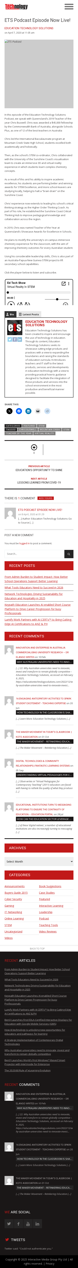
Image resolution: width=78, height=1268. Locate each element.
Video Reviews (48, 931)
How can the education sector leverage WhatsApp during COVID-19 (45, 819)
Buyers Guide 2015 (16, 892)
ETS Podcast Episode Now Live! (40, 510)
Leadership (45, 912)
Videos (9, 938)
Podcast (44, 918)
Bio (12, 314)
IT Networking (13, 912)
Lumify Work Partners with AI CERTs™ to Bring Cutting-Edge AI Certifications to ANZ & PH (38, 622)
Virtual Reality (44, 433)
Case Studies (47, 892)
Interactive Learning (51, 905)
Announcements (15, 886)
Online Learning (14, 918)
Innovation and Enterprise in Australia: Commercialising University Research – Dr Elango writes (42, 652)
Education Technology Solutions (29, 28)
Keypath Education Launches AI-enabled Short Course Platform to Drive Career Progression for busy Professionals (38, 609)
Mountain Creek (50, 429)
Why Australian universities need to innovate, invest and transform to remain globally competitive (45, 662)
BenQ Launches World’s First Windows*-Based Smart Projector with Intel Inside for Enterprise (35, 1062)
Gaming (9, 905)
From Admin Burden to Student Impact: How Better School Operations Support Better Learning (36, 579)
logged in (24, 543)
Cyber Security (13, 899)
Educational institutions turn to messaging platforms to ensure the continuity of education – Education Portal (43, 809)
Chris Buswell (28, 429)
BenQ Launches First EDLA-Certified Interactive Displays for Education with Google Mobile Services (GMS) (38, 1021)
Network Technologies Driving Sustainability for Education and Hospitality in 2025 (34, 596)
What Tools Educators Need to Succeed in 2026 (34, 587)
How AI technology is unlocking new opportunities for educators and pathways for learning (35, 1031)
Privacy (50, 1263)
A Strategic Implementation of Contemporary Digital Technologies (34, 1042)
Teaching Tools (48, 925)
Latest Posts (31, 314)
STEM (42, 425)
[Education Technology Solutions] (30, 6)
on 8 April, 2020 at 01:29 (31, 514)
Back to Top (37, 948)
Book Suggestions (50, 886)
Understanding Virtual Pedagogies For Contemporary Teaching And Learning (45, 775)
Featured (29, 425)
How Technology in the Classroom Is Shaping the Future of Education (45, 712)
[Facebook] (14, 340)
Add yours (45, 498)
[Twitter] (10, 340)
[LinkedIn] (19, 340)
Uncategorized (13, 931)
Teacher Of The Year (18, 433)
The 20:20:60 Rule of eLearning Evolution (28, 1070)
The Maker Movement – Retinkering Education (45, 741)
